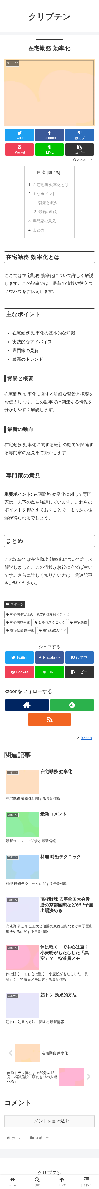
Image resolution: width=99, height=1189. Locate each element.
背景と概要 (48, 203)
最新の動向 (48, 212)
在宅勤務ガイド (54, 630)
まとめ (38, 230)
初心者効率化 (20, 622)
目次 (41, 172)
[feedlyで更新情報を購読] (72, 705)
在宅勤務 (80, 622)
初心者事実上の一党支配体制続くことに (40, 614)
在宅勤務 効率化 (22, 630)
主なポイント (44, 194)
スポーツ (17, 604)
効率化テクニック (52, 622)
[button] (88, 730)
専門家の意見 (44, 221)
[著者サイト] (26, 705)
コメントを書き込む (49, 1121)
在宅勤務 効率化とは (50, 185)
